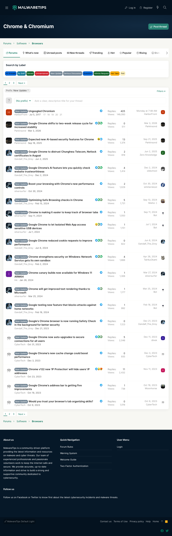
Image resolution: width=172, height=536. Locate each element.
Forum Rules (66, 446)
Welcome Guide (68, 459)
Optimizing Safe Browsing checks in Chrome (56, 200)
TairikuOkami (150, 259)
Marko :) (152, 203)
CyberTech (20, 344)
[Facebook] (4, 504)
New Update (16, 90)
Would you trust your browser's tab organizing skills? (61, 401)
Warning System (68, 453)
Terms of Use (121, 521)
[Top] (162, 521)
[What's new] (157, 7)
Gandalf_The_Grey (23, 159)
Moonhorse (151, 388)
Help (148, 521)
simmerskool (150, 187)
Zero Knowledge (148, 154)
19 (52, 114)
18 (48, 114)
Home (156, 521)
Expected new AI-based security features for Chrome (61, 139)
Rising (143, 52)
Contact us (106, 521)
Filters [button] (160, 91)
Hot (112, 52)
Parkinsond (20, 130)
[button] (6, 8)
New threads (76, 52)
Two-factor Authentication (74, 466)
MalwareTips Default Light (20, 521)
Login (120, 446)
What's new (32, 52)
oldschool (152, 170)
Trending (97, 52)
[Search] (165, 7)
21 (61, 114)
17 (44, 114)
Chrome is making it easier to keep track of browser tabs (63, 212)
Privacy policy (137, 521)
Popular (127, 52)
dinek (154, 340)
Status (158, 52)
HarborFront (20, 114)
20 (56, 114)
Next (20, 83)
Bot (155, 215)
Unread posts (54, 52)
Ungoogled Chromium (42, 111)
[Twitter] (9, 504)
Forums (12, 52)
